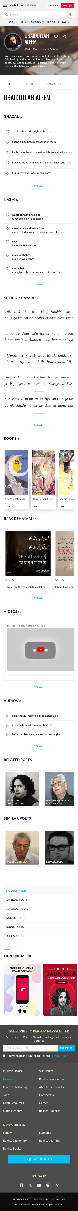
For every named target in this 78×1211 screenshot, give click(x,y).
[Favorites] (56, 36)
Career (43, 1102)
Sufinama (45, 1132)
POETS (13, 21)
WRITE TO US (43, 1159)
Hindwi (7, 1132)
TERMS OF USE (41, 1199)
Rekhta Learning (49, 1140)
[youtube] (39, 1185)
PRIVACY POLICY (22, 1199)
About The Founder (51, 1086)
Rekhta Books (12, 1148)
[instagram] (48, 1185)
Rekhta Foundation (51, 1079)
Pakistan (54, 49)
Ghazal (54, 84)
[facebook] (21, 1185)
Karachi (45, 49)
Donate (54, 5)
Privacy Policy (59, 1055)
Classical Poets (16, 908)
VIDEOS (50, 21)
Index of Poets (16, 890)
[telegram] (57, 1185)
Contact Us (46, 1094)
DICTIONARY (36, 21)
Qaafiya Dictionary (15, 1086)
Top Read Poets (16, 899)
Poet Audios (14, 935)
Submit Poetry (12, 1110)
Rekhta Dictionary (15, 1140)
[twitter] (30, 1185)
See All (39, 186)
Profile (29, 84)
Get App (67, 5)
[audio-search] (71, 14)
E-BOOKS (63, 21)
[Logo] (16, 5)
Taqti (6, 1094)
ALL (10, 84)
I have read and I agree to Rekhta (38, 1055)
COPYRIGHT (58, 1199)
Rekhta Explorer (49, 1110)
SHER (23, 21)
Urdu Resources (13, 1102)
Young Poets (14, 926)
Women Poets (15, 917)
